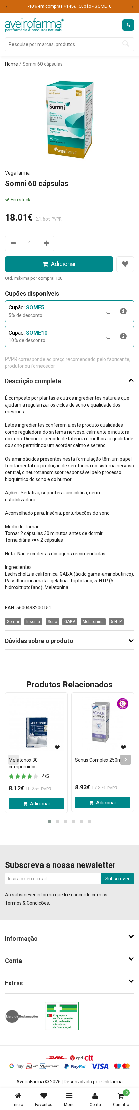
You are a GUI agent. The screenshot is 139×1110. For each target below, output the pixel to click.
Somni (13, 621)
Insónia (33, 621)
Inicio (18, 1104)
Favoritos (43, 1104)
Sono (52, 621)
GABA (69, 621)
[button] (49, 821)
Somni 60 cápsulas (43, 64)
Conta (95, 1104)
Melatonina (93, 621)
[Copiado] (108, 311)
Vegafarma (17, 173)
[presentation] (125, 760)
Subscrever (117, 878)
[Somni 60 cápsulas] (69, 117)
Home (11, 64)
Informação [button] (21, 938)
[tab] (69, 938)
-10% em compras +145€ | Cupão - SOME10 (69, 6)
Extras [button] (14, 983)
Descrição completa (33, 381)
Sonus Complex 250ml (99, 760)
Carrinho (121, 1098)
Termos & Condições (27, 903)
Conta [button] (13, 960)
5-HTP (116, 621)
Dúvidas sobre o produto (39, 641)
